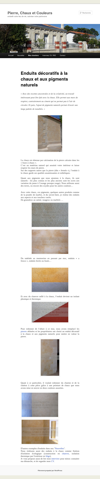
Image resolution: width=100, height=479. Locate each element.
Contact (62, 55)
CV (52, 461)
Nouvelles (20, 55)
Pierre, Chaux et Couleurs (30, 12)
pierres (24, 331)
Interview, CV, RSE (49, 55)
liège (48, 456)
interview (55, 458)
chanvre (65, 453)
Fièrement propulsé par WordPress (50, 470)
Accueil (11, 55)
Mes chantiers (33, 55)
